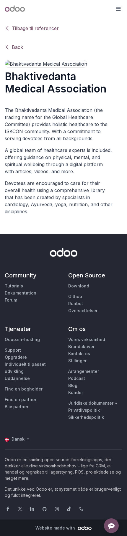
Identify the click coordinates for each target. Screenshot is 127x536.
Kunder (75, 392)
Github (75, 296)
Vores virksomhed (86, 339)
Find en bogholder (24, 388)
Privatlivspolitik (84, 410)
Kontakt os (79, 353)
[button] (118, 9)
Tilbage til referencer (35, 28)
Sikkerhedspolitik (86, 417)
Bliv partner (16, 406)
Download (78, 285)
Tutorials (14, 285)
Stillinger (77, 360)
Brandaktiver (81, 346)
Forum (11, 299)
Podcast (76, 378)
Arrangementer (83, 371)
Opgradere (16, 357)
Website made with (55, 527)
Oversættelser (82, 310)
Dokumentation (20, 292)
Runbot (75, 303)
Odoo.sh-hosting (22, 339)
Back (17, 47)
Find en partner (20, 399)
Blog (72, 385)
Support (13, 350)
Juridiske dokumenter (90, 403)
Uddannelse (17, 378)
